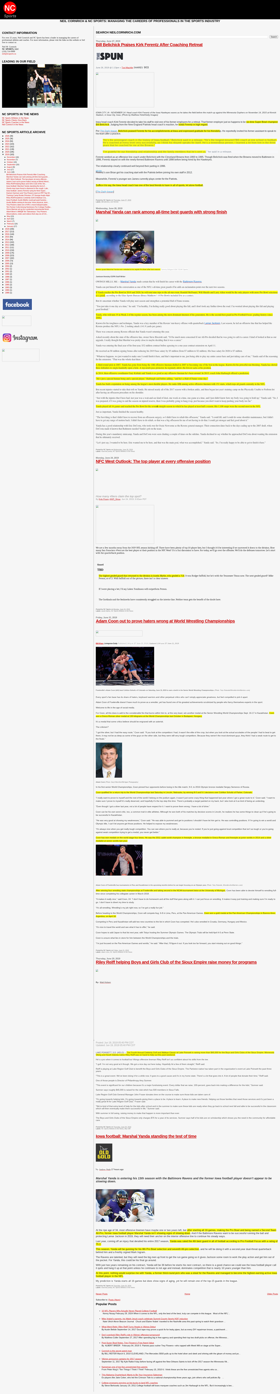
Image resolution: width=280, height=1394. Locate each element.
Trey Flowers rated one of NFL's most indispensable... (27, 205)
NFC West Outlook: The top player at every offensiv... (27, 179)
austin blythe (105, 611)
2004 (7, 266)
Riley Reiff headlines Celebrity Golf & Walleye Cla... (26, 198)
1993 (7, 287)
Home (187, 1294)
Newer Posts (101, 1294)
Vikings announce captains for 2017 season (122, 1359)
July (8, 170)
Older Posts (272, 1294)
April (9, 219)
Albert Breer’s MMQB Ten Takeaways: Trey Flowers (26, 212)
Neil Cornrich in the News (12, 124)
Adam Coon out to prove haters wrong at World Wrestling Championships (165, 621)
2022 (7, 147)
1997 (7, 279)
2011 (7, 247)
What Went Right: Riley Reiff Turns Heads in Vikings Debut (129, 1327)
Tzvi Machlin (127, 67)
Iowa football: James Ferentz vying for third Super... (26, 191)
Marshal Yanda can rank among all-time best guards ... (27, 177)
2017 (7, 231)
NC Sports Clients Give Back (14, 120)
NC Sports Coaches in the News (15, 122)
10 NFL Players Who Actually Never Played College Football (129, 1311)
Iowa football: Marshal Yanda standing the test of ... (26, 186)
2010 (7, 250)
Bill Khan (99, 643)
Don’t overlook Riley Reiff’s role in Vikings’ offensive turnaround (131, 1335)
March (9, 221)
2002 (7, 269)
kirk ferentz (115, 202)
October (10, 162)
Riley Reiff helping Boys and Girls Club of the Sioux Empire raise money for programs (176, 962)
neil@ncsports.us (9, 54)
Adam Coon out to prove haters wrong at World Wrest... (28, 181)
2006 (7, 261)
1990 (7, 290)
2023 (7, 144)
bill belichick (105, 202)
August (10, 167)
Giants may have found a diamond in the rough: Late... (27, 188)
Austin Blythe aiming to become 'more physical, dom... (27, 202)
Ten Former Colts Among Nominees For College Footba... (29, 207)
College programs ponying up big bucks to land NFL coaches (130, 1383)
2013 (7, 242)
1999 (7, 274)
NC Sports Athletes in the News (124, 451)
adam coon (105, 952)
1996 (7, 282)
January (10, 226)
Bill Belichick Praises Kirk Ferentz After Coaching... (26, 174)
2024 (7, 141)
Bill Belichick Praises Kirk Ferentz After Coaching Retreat (149, 44)
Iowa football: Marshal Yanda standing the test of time (146, 1136)
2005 (7, 263)
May (9, 216)
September (11, 165)
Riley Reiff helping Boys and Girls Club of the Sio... (26, 184)
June (9, 172)
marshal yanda (106, 451)
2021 (7, 149)
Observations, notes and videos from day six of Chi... (27, 214)
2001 (7, 271)
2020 (7, 152)
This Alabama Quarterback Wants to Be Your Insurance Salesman (132, 1375)
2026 (7, 136)
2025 (7, 138)
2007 (7, 258)
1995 (7, 285)
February (10, 224)
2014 (7, 239)
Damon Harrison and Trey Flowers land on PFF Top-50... (28, 193)
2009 (7, 253)
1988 (7, 293)
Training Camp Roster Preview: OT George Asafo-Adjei (28, 195)
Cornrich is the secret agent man (117, 1351)
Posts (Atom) (114, 1300)
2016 (7, 234)
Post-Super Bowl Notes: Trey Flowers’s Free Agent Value (128, 1343)
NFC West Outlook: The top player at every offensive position (153, 461)
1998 (7, 277)
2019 (7, 154)
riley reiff (127, 1129)
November (11, 160)
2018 (7, 229)
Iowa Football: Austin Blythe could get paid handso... (27, 200)
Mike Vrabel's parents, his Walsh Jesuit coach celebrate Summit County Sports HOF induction (145, 1319)
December (11, 157)
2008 (7, 255)
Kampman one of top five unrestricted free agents (124, 1367)
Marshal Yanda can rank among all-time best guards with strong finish (161, 212)
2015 (7, 237)
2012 (7, 245)
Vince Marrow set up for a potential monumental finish (27, 209)
